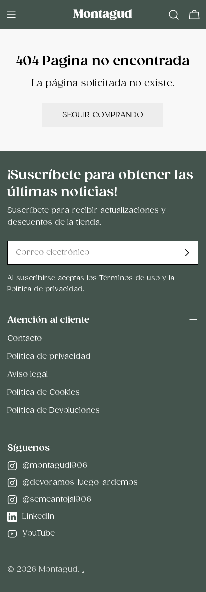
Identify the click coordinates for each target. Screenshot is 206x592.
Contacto (25, 338)
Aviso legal (28, 374)
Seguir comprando (103, 115)
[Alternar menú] (12, 15)
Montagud (58, 570)
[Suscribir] (187, 253)
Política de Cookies (44, 392)
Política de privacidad (49, 356)
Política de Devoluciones (54, 410)
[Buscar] (174, 15)
